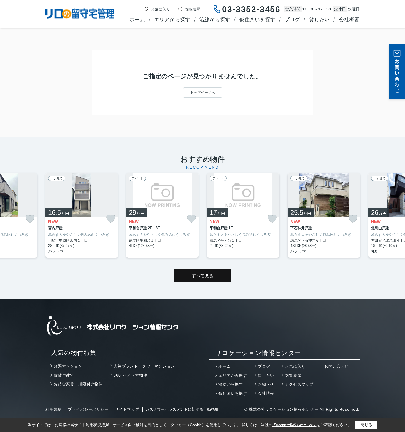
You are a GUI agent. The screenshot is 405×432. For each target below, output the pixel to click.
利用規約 (53, 409)
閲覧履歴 (293, 375)
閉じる (366, 425)
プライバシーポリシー (88, 409)
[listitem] (81, 215)
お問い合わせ (336, 366)
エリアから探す (172, 19)
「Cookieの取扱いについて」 (294, 425)
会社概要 (349, 19)
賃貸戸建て (64, 375)
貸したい (319, 19)
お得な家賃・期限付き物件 (78, 384)
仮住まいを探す (257, 19)
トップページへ (202, 92)
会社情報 (266, 393)
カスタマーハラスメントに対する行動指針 (182, 409)
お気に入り (295, 366)
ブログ (292, 19)
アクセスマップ (299, 384)
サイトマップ (127, 409)
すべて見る (202, 275)
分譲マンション (68, 366)
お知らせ (266, 384)
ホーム (137, 19)
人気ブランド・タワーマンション (144, 366)
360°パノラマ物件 (130, 375)
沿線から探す (214, 19)
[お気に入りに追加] (30, 218)
